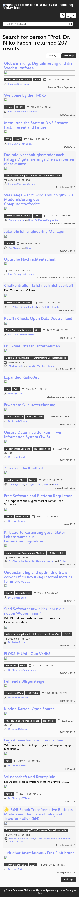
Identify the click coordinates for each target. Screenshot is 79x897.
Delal (39, 484)
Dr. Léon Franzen (17, 765)
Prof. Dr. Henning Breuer (21, 838)
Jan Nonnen (15, 248)
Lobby (32, 480)
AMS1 (9, 516)
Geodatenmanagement (18, 449)
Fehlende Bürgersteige (24, 681)
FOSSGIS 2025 (67, 701)
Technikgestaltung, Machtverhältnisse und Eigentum (33, 175)
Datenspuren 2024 (65, 872)
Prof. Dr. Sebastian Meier (21, 335)
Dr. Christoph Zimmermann (22, 670)
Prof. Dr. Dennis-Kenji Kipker (44, 220)
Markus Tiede (16, 366)
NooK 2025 (69, 524)
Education (11, 665)
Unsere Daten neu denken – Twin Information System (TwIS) (33, 435)
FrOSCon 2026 (67, 115)
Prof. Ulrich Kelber (51, 307)
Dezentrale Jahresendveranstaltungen (55, 277)
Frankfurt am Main (15, 480)
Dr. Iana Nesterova (45, 838)
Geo (37, 330)
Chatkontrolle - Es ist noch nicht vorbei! (38, 286)
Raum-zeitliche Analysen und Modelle (25, 553)
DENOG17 (69, 601)
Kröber (63, 561)
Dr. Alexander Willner (43, 561)
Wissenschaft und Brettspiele (29, 777)
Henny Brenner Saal (16, 865)
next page (69, 56)
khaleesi (32, 307)
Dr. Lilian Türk (15, 869)
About (39, 890)
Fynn (17, 484)
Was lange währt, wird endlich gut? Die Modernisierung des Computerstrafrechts (39, 200)
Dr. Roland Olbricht (18, 421)
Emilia (56, 484)
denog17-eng (23, 593)
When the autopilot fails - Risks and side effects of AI (32, 634)
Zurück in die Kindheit (23, 468)
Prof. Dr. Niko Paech (18, 84)
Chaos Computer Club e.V (19, 890)
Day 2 (18, 139)
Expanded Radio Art (21, 377)
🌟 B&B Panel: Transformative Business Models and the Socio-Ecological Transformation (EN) (38, 814)
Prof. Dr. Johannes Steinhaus (22, 111)
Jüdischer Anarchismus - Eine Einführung (39, 853)
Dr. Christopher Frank (20, 561)
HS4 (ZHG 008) (56, 553)
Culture (9, 243)
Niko (28, 248)
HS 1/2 (19, 107)
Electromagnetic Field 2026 (61, 397)
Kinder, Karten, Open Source (29, 709)
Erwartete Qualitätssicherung (29, 405)
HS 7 (22, 665)
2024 (8, 139)
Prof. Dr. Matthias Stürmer (22, 184)
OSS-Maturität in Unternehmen (32, 346)
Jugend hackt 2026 (65, 488)
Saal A (9, 593)
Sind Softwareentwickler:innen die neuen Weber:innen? (34, 611)
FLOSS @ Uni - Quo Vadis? (27, 654)
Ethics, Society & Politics (18, 79)
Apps (48, 890)
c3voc (39, 893)
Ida (27, 484)
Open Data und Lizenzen (18, 330)
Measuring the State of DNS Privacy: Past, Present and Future (36, 125)
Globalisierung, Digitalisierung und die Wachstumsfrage (38, 65)
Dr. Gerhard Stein (17, 598)
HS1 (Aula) (32, 693)
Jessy (45, 484)
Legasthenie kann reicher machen (33, 740)
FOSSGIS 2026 (67, 425)
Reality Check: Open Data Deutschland (38, 319)
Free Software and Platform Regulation (38, 496)
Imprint (58, 890)
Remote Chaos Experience (61, 87)
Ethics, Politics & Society (18, 303)
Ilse (22, 484)
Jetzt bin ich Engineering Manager (34, 232)
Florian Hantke (16, 220)
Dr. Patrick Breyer (18, 307)
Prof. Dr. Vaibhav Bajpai (20, 144)
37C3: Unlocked (67, 310)
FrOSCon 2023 (67, 251)
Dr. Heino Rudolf (16, 457)
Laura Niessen (63, 838)
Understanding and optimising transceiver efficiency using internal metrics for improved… (38, 577)
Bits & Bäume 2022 (65, 187)
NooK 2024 (69, 769)
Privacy (69, 890)
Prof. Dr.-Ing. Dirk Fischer (21, 274)
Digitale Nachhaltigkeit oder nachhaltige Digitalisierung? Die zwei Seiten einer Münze (39, 160)
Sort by (53, 56)
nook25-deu (22, 516)
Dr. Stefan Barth (16, 642)
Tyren (33, 484)
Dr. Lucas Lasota (16, 521)
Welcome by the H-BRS (25, 95)
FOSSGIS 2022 (67, 338)
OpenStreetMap (14, 417)
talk (8, 389)
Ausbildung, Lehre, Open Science (22, 721)
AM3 (8, 761)
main (37, 79)
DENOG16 (69, 147)
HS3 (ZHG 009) (35, 417)
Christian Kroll (16, 842)
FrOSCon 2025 (67, 646)
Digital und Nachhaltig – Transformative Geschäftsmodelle (36, 358)
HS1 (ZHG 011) (42, 449)
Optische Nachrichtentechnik (30, 259)
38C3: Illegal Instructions (62, 224)
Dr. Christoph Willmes (19, 798)
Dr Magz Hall (15, 394)
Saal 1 (38, 216)
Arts (16, 389)
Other (9, 107)
